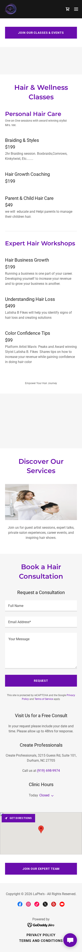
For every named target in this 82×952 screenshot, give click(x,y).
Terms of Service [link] (43, 699)
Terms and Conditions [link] (41, 941)
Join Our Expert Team (41, 868)
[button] (76, 9)
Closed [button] (44, 795)
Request (41, 680)
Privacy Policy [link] (41, 935)
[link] (10, 9)
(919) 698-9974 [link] (48, 771)
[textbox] (41, 606)
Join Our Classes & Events (41, 32)
